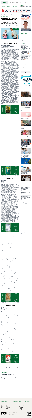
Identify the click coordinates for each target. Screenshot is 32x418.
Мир (25, 2)
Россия (21, 2)
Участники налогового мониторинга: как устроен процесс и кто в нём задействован (26, 227)
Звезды (13, 6)
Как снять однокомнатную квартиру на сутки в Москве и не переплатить (25, 208)
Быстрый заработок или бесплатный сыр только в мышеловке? (24, 127)
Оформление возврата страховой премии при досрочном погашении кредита (25, 188)
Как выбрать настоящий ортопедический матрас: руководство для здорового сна (25, 173)
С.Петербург (22, 43)
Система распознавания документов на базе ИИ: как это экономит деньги (25, 197)
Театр (7, 406)
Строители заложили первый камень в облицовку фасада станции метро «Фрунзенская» (25, 63)
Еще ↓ (28, 2)
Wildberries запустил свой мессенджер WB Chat (8, 374)
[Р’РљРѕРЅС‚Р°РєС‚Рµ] (16, 25)
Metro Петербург (27, 403)
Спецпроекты (8, 6)
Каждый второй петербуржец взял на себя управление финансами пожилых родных (25, 137)
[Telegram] (18, 25)
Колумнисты (14, 405)
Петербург (17, 2)
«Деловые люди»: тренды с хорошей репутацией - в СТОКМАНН (24, 99)
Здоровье (7, 404)
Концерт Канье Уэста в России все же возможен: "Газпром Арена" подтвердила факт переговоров (26, 41)
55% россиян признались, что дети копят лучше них (25, 119)
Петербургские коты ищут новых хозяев (25, 182)
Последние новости (24, 33)
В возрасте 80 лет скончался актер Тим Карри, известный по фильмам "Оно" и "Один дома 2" (26, 36)
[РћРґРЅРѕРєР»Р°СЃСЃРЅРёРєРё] (17, 25)
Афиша (2, 407)
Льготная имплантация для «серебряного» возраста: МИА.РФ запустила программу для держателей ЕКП (25, 156)
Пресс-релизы (8, 407)
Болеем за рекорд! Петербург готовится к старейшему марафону (25, 146)
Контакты (20, 409)
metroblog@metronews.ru (12, 414)
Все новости (12, 2)
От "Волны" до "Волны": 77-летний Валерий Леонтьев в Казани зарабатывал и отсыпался (26, 52)
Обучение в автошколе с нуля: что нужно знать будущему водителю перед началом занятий (26, 222)
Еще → (26, 72)
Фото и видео (8, 403)
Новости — (9, 14)
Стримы (3, 6)
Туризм (7, 405)
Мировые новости (23, 60)
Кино (21, 38)
